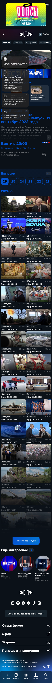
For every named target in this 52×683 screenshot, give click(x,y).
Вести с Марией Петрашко (42, 574)
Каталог (18, 43)
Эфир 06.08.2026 (9, 419)
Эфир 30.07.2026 (34, 487)
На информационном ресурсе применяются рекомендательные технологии (20, 661)
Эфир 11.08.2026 (34, 352)
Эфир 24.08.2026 (9, 216)
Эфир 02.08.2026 (9, 464)
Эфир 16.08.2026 (9, 306)
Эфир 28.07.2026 (34, 510)
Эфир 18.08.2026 (9, 284)
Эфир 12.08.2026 (9, 352)
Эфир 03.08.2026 (34, 442)
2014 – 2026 (20, 148)
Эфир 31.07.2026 (8, 487)
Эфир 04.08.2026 (9, 442)
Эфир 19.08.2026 (34, 261)
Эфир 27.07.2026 (8, 532)
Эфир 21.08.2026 (34, 239)
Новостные (7, 152)
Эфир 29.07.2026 (8, 510)
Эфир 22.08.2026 (9, 239)
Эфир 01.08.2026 (34, 464)
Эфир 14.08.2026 (9, 329)
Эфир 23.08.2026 (34, 216)
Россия (31, 148)
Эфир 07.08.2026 (34, 397)
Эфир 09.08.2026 (34, 374)
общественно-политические (15, 153)
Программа (31, 43)
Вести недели (24, 573)
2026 (12, 191)
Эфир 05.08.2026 (34, 419)
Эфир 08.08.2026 (9, 397)
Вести (4, 573)
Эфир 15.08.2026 (34, 306)
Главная (6, 43)
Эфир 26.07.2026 (34, 532)
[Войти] (40, 34)
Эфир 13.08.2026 (34, 329)
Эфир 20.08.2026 (9, 261)
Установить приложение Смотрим (26, 613)
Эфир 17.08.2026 (34, 284)
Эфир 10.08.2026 (9, 374)
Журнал (8, 642)
